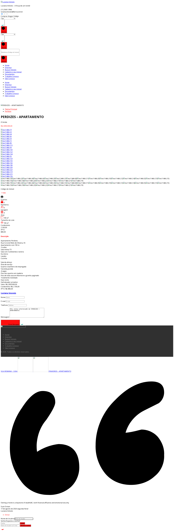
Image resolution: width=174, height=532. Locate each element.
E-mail (3, 301)
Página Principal (11, 109)
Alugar (10, 16)
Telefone (4, 305)
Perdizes (8, 111)
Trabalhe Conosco (12, 76)
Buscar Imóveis (10, 70)
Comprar (4, 16)
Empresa (8, 67)
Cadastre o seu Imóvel (13, 72)
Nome (3, 297)
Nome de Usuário (7, 518)
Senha (3, 521)
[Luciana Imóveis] (7, 2)
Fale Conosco (10, 79)
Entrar (22, 523)
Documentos (9, 74)
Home (7, 65)
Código (16, 16)
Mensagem (5, 317)
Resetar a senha (25, 525)
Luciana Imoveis (8, 293)
